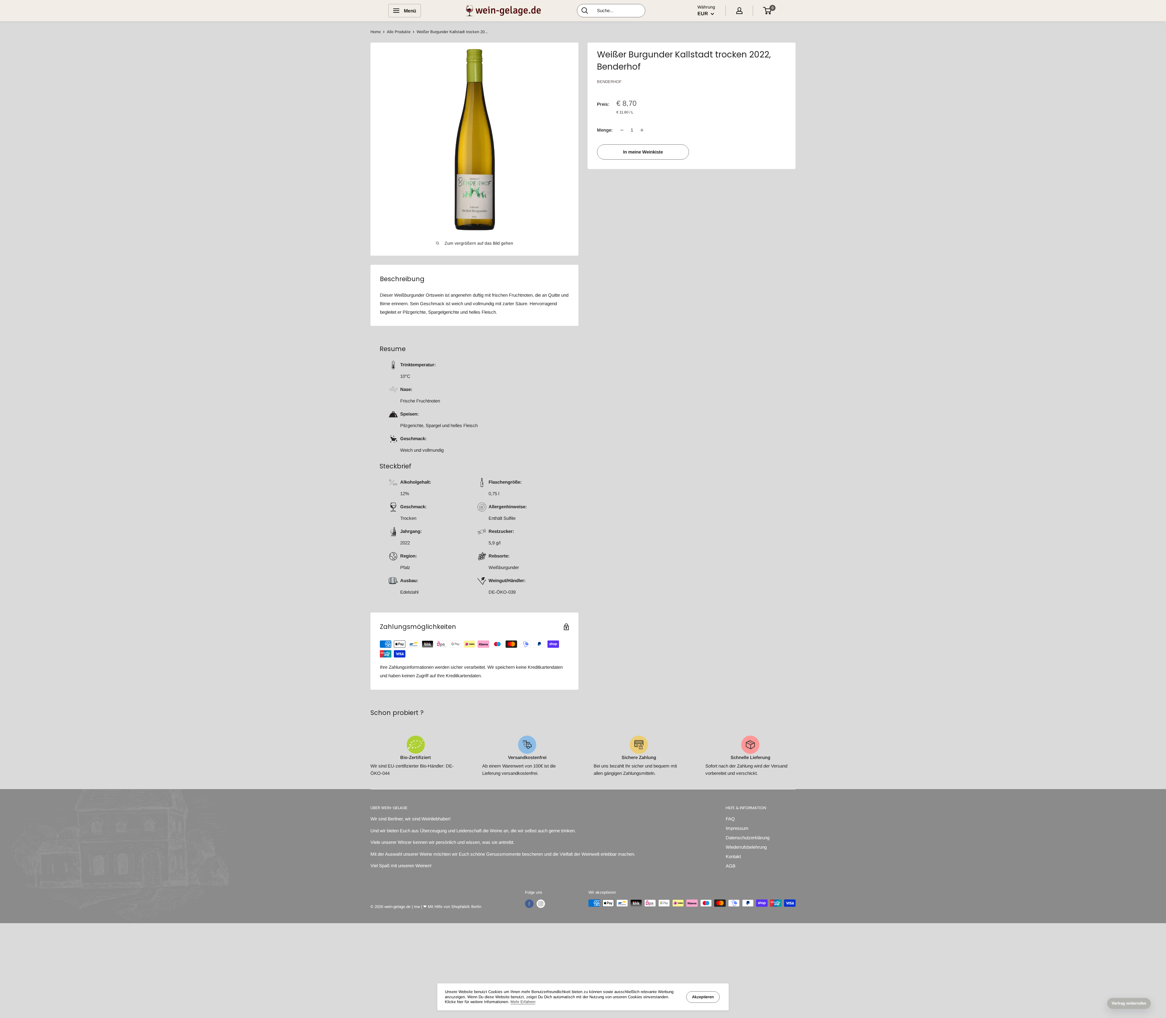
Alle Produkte (399, 31)
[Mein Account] (739, 10)
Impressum (737, 828)
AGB (730, 865)
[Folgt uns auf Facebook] (529, 903)
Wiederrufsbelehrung (746, 847)
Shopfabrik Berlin (466, 906)
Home (375, 31)
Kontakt (733, 856)
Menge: (605, 130)
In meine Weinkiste (643, 151)
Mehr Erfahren (522, 1001)
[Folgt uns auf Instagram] (541, 903)
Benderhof (609, 81)
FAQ (730, 818)
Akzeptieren (703, 997)
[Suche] (584, 10)
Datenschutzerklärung (747, 837)
